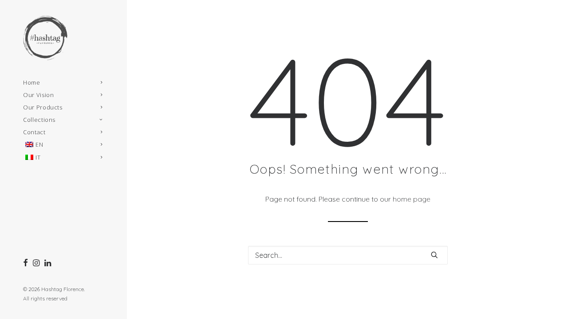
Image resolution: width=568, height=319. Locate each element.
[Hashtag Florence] (63, 38)
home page (411, 199)
